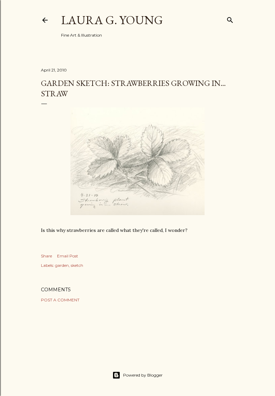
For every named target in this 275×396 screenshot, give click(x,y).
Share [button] (46, 255)
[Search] (230, 18)
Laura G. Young (112, 20)
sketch (77, 265)
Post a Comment (60, 299)
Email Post (67, 255)
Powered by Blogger (143, 375)
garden (62, 265)
